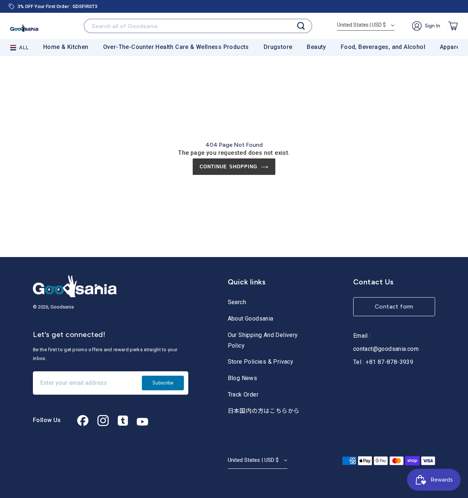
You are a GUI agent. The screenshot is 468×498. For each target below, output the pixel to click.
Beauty (316, 46)
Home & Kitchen (65, 46)
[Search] (301, 26)
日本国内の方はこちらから (264, 410)
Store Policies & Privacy (261, 361)
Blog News (242, 378)
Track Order (243, 394)
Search (237, 302)
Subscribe (162, 383)
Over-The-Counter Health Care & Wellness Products (176, 46)
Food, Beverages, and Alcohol (383, 46)
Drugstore (278, 46)
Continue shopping (228, 166)
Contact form (394, 306)
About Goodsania (250, 318)
